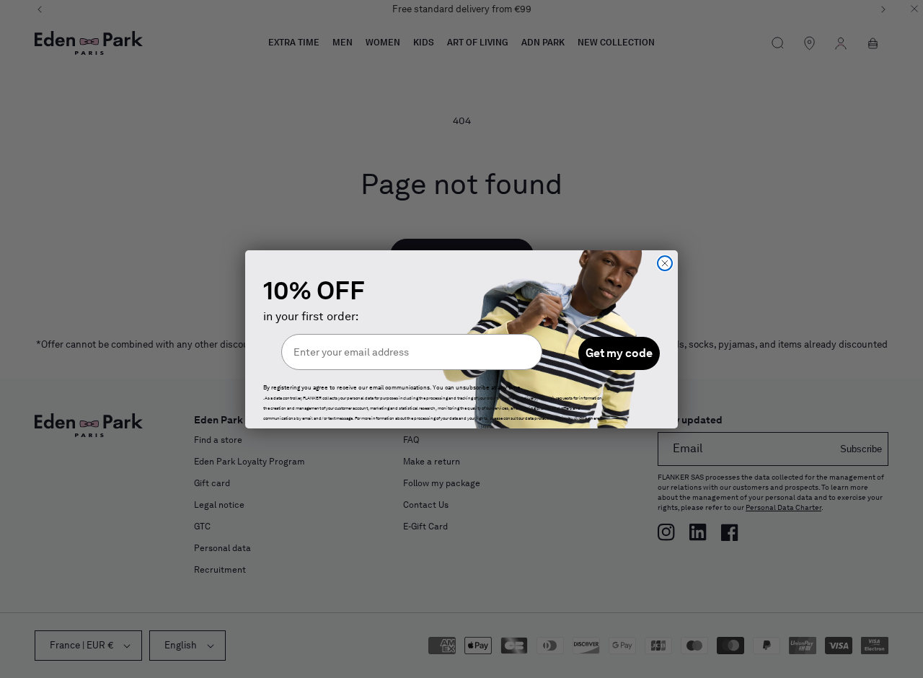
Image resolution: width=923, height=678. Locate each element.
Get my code (619, 353)
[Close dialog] (665, 263)
